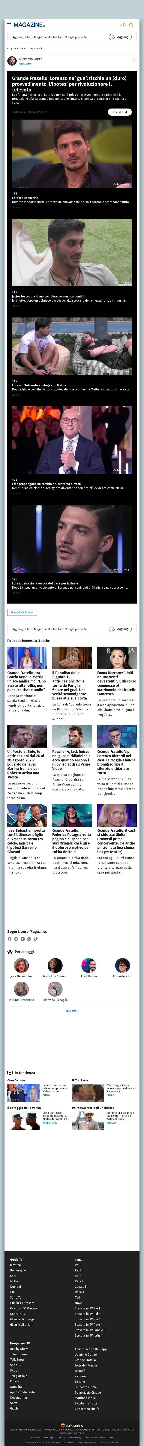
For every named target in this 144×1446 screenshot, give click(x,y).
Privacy (61, 1438)
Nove (78, 1303)
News (24, 48)
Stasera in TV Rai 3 (87, 1319)
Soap (110, 1095)
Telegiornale (18, 1376)
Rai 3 (78, 1276)
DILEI (107, 1430)
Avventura (50, 1122)
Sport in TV (17, 1314)
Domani (15, 1286)
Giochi (14, 1408)
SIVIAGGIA (117, 1430)
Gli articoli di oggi (22, 1319)
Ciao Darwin (16, 1080)
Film (13, 1292)
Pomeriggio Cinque (88, 1392)
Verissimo (81, 1376)
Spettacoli (36, 48)
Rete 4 (79, 1281)
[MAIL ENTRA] (123, 25)
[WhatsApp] (29, 939)
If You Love (80, 1080)
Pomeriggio (18, 1270)
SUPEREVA (79, 1433)
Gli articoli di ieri (21, 1324)
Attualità (16, 1387)
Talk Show (17, 1359)
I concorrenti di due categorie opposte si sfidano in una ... (55, 1088)
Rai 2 (78, 1270)
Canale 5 (80, 1286)
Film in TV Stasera (22, 1303)
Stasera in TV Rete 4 (88, 1324)
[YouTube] (22, 939)
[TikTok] (36, 939)
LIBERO (13, 1430)
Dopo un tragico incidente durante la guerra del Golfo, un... (56, 1115)
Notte (14, 1281)
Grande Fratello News (22, 612)
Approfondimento (22, 1392)
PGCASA (69, 1430)
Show (46, 1095)
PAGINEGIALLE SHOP (54, 1430)
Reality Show (19, 1349)
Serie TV (15, 1297)
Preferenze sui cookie (95, 1438)
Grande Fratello (85, 1360)
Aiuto (110, 1438)
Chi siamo (35, 1438)
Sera (13, 1276)
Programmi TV (20, 1343)
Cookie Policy (74, 1438)
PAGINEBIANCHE (83, 1430)
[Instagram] (16, 939)
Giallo (111, 1122)
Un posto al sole (86, 1387)
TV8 (77, 1297)
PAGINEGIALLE (35, 1430)
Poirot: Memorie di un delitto (93, 1108)
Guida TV (16, 1259)
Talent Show (18, 1354)
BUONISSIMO (66, 1433)
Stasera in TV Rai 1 (87, 1308)
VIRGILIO (22, 1430)
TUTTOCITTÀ (98, 1430)
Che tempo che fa (87, 1409)
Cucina (14, 1381)
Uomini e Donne (86, 1354)
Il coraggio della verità (24, 1108)
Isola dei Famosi (86, 1365)
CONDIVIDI (117, 112)
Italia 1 (79, 1292)
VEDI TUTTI (72, 1010)
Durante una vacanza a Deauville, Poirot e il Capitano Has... (120, 1115)
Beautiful (81, 1371)
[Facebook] (9, 939)
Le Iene (80, 1382)
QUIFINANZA (128, 1430)
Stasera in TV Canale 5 (90, 1330)
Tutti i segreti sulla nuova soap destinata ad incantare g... (121, 1088)
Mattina (15, 1265)
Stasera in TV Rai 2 (87, 1314)
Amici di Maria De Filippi (91, 1349)
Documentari (19, 1397)
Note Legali (49, 1438)
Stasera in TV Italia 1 (89, 1335)
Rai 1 (78, 1265)
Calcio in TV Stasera (23, 1308)
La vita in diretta (86, 1403)
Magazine (12, 48)
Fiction (14, 1370)
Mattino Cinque (85, 1398)
